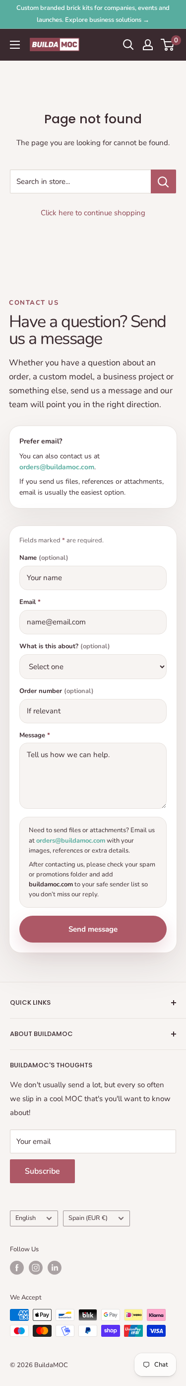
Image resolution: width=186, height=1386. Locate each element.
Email (30, 602)
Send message (93, 929)
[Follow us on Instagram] (36, 1268)
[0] (168, 45)
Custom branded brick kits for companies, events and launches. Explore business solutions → (93, 13)
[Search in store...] (163, 181)
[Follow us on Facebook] (17, 1268)
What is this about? (64, 646)
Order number (56, 691)
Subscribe (42, 1171)
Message (34, 735)
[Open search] (128, 44)
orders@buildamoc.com (56, 467)
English (25, 1217)
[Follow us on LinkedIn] (55, 1268)
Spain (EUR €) (88, 1217)
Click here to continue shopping (93, 213)
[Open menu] (15, 45)
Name (43, 558)
